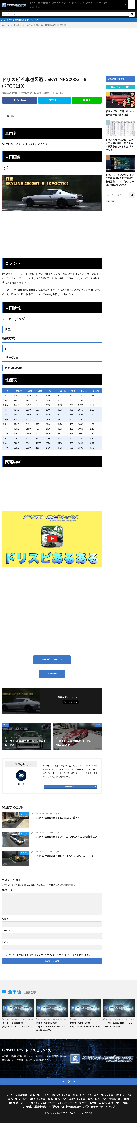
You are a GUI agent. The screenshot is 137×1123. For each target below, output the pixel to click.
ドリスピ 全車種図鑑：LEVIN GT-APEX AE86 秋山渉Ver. (64, 836)
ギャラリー (81, 1102)
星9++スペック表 (60, 2)
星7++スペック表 (17, 1099)
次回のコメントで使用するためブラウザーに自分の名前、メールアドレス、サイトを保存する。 (48, 955)
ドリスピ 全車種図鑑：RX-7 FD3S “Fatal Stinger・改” (62, 855)
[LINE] (87, 100)
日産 (47, 93)
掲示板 (89, 2)
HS (108, 201)
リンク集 (27, 1106)
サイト (5, 942)
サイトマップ (107, 1106)
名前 (5, 919)
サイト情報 (122, 1102)
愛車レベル (77, 2)
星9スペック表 (77, 1099)
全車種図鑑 (43, 2)
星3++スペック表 (39, 1095)
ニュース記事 (101, 2)
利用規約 (54, 1106)
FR (51, 93)
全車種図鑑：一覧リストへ (52, 659)
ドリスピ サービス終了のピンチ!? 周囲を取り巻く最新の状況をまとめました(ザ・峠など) (120, 144)
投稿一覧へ (69, 786)
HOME (7, 25)
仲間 (126, 1099)
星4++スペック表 (61, 1095)
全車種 (16, 25)
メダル (24, 1102)
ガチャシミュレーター (43, 1102)
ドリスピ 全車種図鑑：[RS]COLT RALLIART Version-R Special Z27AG (51, 1026)
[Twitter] (54, 100)
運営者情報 (40, 1106)
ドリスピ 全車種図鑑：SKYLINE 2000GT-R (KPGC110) (44, 25)
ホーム (33, 2)
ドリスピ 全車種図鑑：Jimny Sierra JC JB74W (117, 1025)
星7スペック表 (124, 1095)
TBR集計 (13, 1102)
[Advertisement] (68, 49)
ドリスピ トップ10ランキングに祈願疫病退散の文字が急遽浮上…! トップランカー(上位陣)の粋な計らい (120, 179)
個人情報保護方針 (71, 1106)
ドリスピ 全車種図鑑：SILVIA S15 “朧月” (55, 817)
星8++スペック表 (57, 1099)
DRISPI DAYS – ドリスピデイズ (77, 1113)
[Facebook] (19, 100)
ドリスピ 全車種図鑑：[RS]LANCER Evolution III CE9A (85, 1025)
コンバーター (64, 1102)
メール (6, 930)
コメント (7, 890)
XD (113, 201)
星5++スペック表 (82, 1095)
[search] (132, 14)
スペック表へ (52, 673)
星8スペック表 (37, 1099)
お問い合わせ (36, 7)
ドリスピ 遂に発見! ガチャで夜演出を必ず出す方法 (120, 113)
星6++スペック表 (103, 1095)
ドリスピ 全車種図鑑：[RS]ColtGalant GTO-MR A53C (17, 1025)
